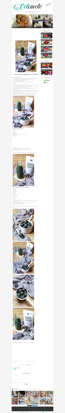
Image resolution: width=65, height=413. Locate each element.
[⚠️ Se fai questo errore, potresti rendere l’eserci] (50, 401)
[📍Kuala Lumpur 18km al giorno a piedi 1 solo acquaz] (22, 394)
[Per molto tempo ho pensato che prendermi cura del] (50, 394)
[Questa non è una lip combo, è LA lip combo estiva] (43, 394)
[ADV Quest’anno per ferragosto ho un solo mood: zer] (29, 401)
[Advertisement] (26, 35)
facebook (34, 342)
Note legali (33, 407)
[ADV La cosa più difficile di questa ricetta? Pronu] (22, 401)
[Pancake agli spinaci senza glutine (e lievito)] (37, 17)
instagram (22, 342)
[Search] (40, 1)
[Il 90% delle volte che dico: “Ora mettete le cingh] (36, 401)
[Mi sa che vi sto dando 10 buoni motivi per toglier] (36, 394)
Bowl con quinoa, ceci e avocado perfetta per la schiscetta (36, 26)
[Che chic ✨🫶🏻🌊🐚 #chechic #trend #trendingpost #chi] (15, 394)
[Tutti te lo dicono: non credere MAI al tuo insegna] (15, 401)
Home (13, 29)
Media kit (37, 407)
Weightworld (17, 340)
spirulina (28, 87)
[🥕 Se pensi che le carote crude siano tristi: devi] (29, 394)
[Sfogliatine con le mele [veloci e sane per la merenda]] (48, 17)
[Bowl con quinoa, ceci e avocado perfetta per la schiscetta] (37, 24)
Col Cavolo (14, 27)
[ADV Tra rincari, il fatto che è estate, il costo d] (43, 401)
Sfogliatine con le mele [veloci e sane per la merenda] (47, 20)
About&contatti (29, 407)
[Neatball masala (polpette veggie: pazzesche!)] (22, 21)
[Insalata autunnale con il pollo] (48, 24)
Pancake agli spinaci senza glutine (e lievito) (36, 20)
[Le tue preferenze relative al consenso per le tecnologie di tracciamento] (63, 411)
